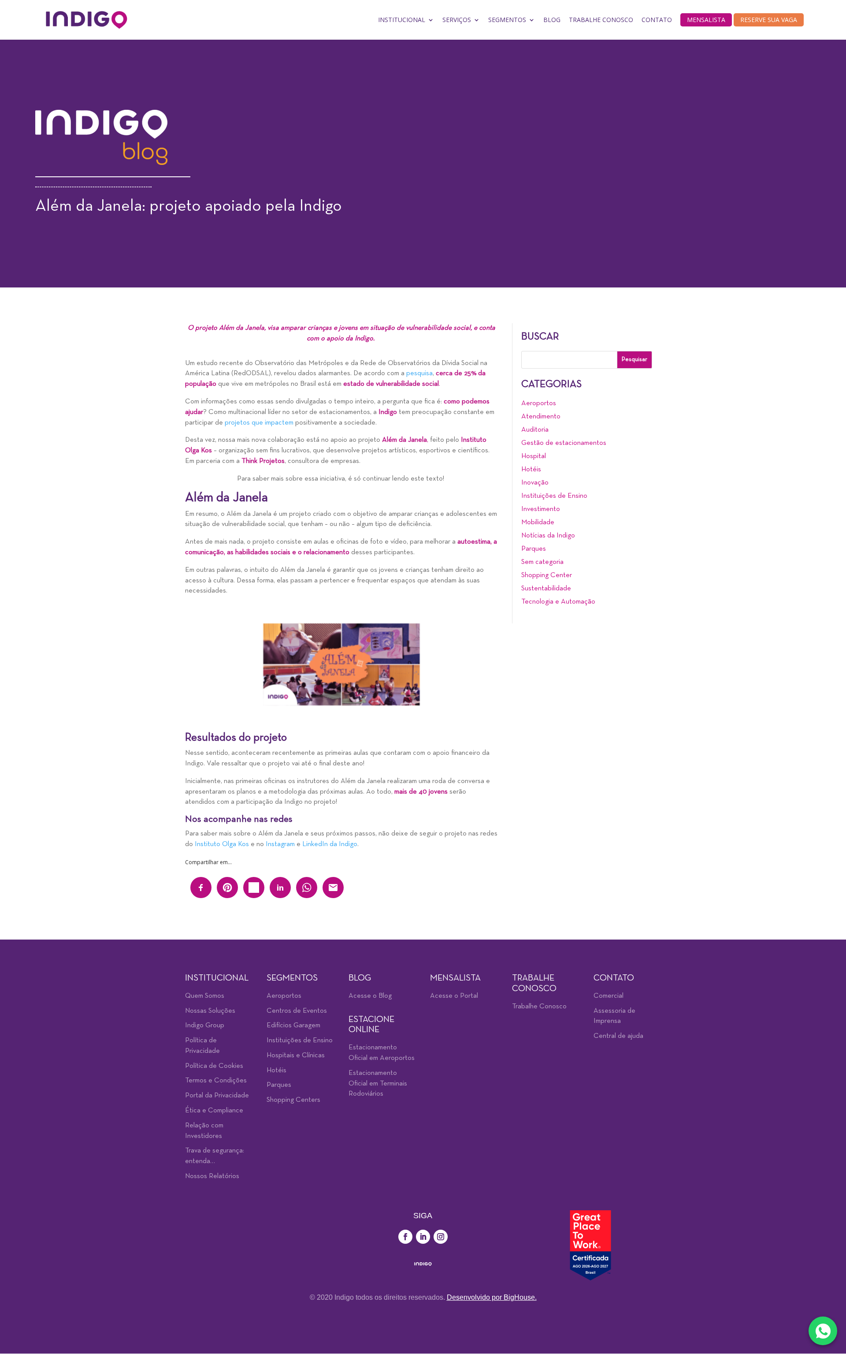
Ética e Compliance (214, 1111)
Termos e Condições (216, 1081)
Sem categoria (542, 562)
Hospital (533, 456)
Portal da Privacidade (217, 1096)
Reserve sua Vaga (768, 19)
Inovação (535, 483)
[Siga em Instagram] (441, 1237)
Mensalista (706, 19)
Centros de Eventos (297, 1011)
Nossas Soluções (210, 1011)
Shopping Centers (293, 1100)
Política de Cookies (214, 1066)
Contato (657, 19)
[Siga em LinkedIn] (423, 1237)
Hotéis (531, 469)
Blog (551, 19)
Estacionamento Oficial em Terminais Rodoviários (378, 1083)
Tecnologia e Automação (558, 602)
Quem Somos (204, 996)
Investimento (540, 509)
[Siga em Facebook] (405, 1237)
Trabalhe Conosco (601, 19)
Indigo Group (204, 1025)
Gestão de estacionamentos (563, 443)
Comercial (608, 996)
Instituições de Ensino (554, 496)
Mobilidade (537, 522)
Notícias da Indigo (548, 536)
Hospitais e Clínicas (296, 1055)
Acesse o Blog (370, 996)
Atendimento (540, 417)
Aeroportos (538, 403)
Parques (533, 549)
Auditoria (535, 430)
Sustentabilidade (546, 589)
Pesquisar (634, 359)
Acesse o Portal (454, 996)
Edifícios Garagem (293, 1025)
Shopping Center (546, 575)
